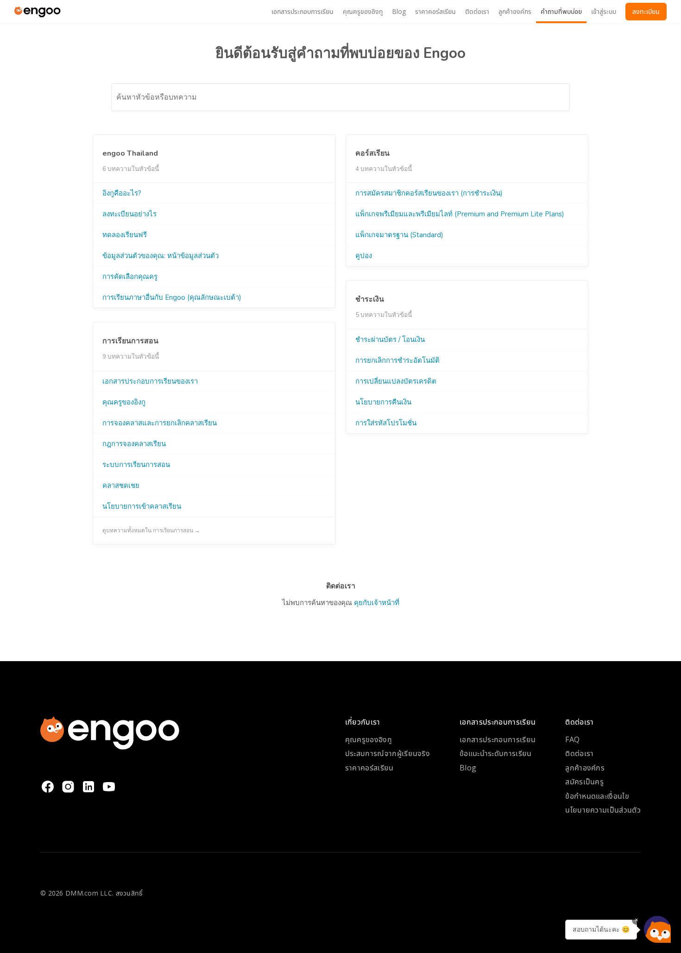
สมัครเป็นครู (584, 781)
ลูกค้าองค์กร (585, 768)
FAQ (572, 739)
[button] (657, 929)
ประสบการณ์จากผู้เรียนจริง (387, 753)
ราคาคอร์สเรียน (369, 768)
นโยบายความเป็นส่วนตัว (603, 810)
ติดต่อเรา (579, 753)
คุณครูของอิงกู (368, 739)
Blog (468, 768)
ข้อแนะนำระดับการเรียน (495, 753)
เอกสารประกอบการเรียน (498, 739)
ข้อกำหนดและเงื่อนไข (597, 796)
